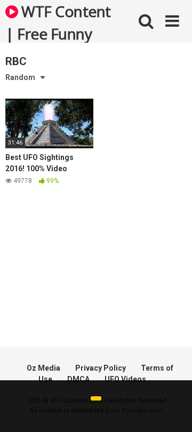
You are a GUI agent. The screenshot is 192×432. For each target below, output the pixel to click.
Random (20, 77)
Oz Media (43, 368)
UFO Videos (125, 379)
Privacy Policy (100, 368)
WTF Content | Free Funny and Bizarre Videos (58, 22)
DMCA (78, 379)
